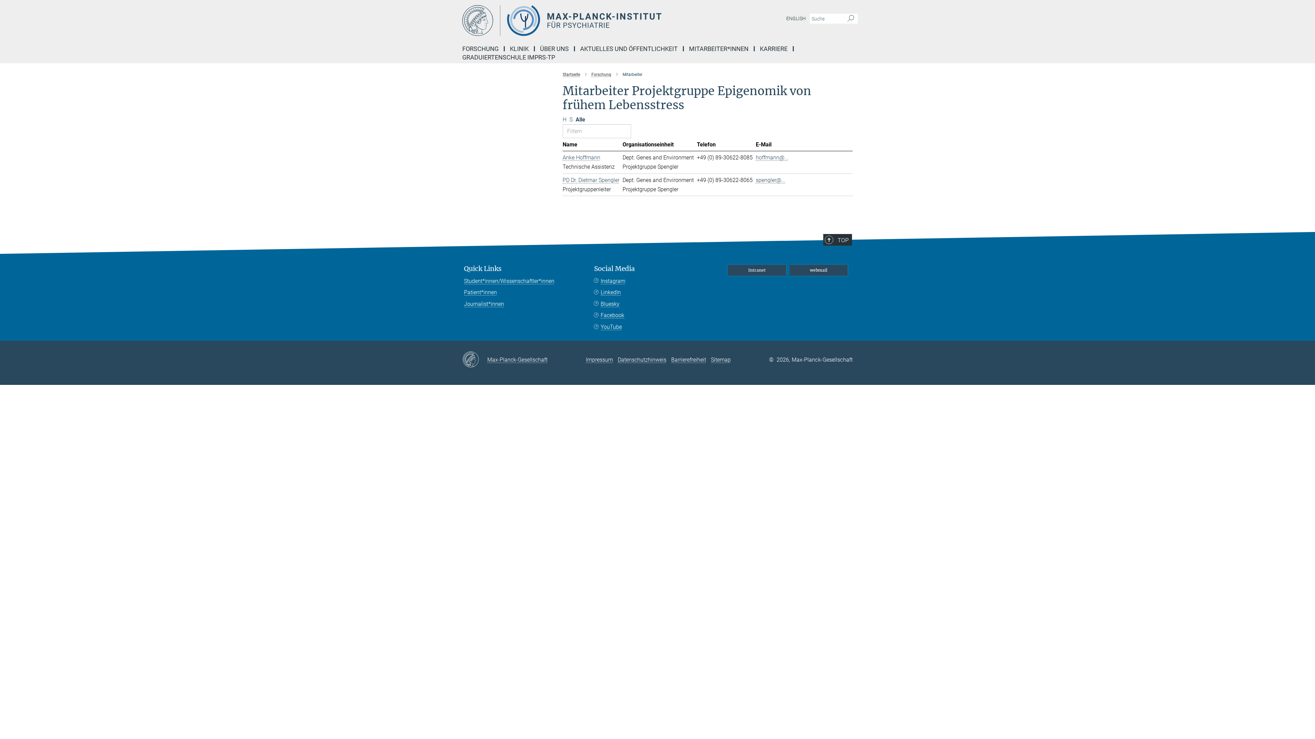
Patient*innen (480, 292)
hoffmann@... (772, 157)
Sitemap (721, 359)
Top (843, 240)
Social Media (614, 269)
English (796, 18)
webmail (818, 270)
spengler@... (771, 180)
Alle (580, 119)
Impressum (599, 359)
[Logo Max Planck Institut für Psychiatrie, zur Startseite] (590, 20)
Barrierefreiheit (688, 359)
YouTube (611, 327)
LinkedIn (611, 292)
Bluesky (610, 304)
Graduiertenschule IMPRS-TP (508, 57)
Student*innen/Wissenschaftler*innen (509, 281)
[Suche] (851, 19)
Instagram (613, 281)
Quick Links (483, 269)
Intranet (757, 270)
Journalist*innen (484, 304)
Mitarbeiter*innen (719, 48)
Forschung (480, 48)
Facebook (612, 315)
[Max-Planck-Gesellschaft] (474, 360)
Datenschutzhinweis (642, 359)
